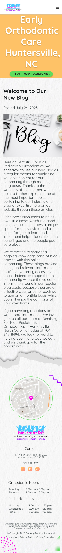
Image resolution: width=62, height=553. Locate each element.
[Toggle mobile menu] (57, 7)
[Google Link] (30, 469)
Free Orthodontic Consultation (31, 74)
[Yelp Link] (37, 469)
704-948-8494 (31, 463)
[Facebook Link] (23, 469)
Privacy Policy (27, 537)
